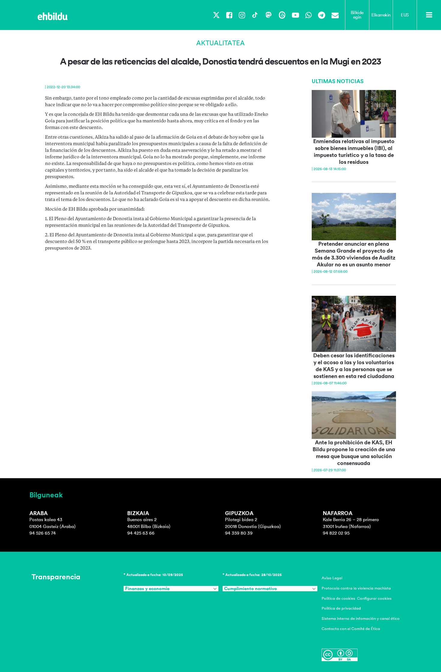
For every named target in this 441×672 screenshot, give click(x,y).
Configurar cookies (374, 598)
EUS (405, 15)
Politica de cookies (338, 598)
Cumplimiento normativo (250, 588)
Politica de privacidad (341, 608)
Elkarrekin (381, 15)
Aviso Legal (332, 578)
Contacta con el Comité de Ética (351, 628)
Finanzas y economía (147, 588)
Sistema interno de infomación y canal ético (361, 618)
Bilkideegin (357, 15)
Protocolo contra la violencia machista (356, 588)
